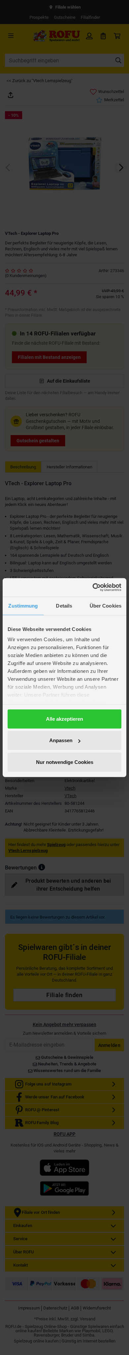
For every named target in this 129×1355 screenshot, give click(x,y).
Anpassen (60, 740)
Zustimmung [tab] (23, 605)
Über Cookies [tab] (105, 605)
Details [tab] (64, 605)
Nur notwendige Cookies (64, 762)
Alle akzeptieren (64, 718)
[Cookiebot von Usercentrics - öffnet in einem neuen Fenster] (92, 587)
